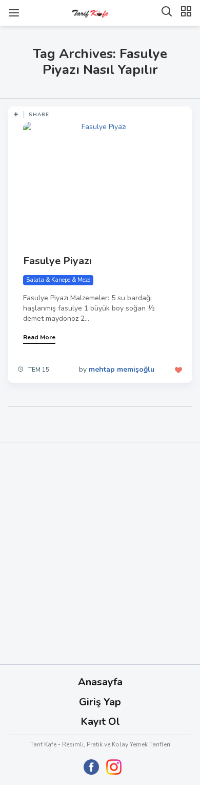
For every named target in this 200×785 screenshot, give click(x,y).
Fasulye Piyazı (57, 261)
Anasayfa (100, 682)
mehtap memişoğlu (121, 369)
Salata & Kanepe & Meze (58, 280)
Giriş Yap (100, 702)
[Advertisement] (100, 553)
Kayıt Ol (100, 721)
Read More (39, 337)
